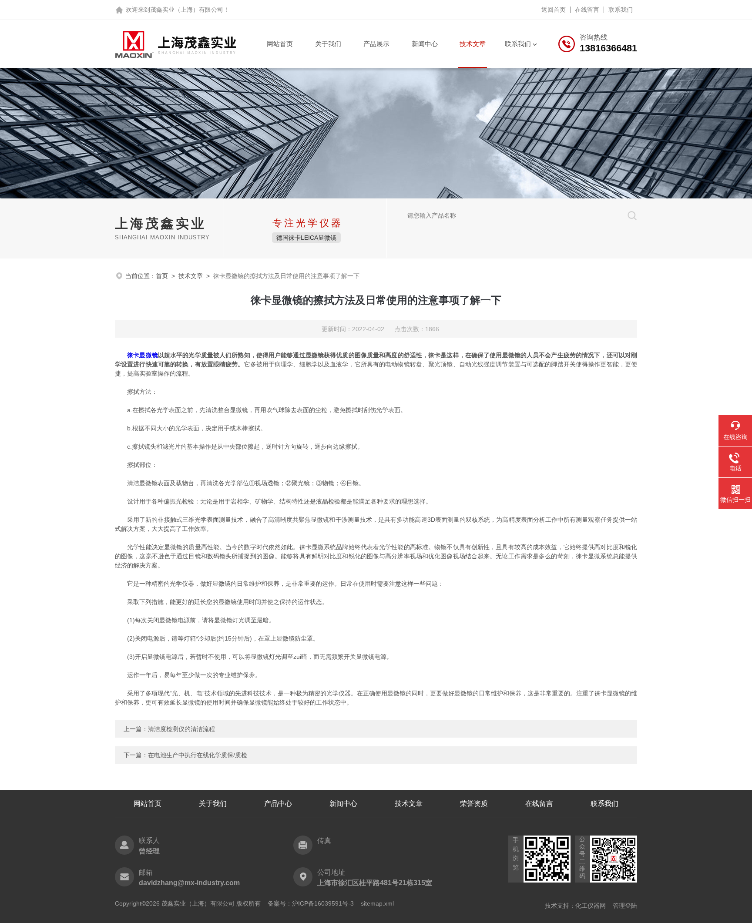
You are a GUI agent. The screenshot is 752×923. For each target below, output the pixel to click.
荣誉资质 (474, 803)
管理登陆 (625, 905)
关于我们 (328, 43)
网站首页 (280, 43)
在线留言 (587, 9)
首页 (162, 275)
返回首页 (553, 9)
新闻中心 (425, 43)
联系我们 (620, 9)
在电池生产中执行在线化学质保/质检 (197, 755)
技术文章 (473, 43)
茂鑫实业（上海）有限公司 (186, 9)
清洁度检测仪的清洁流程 (181, 728)
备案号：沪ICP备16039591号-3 (311, 903)
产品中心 (278, 803)
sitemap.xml (377, 903)
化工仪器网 (590, 905)
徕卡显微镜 (142, 355)
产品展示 (376, 43)
